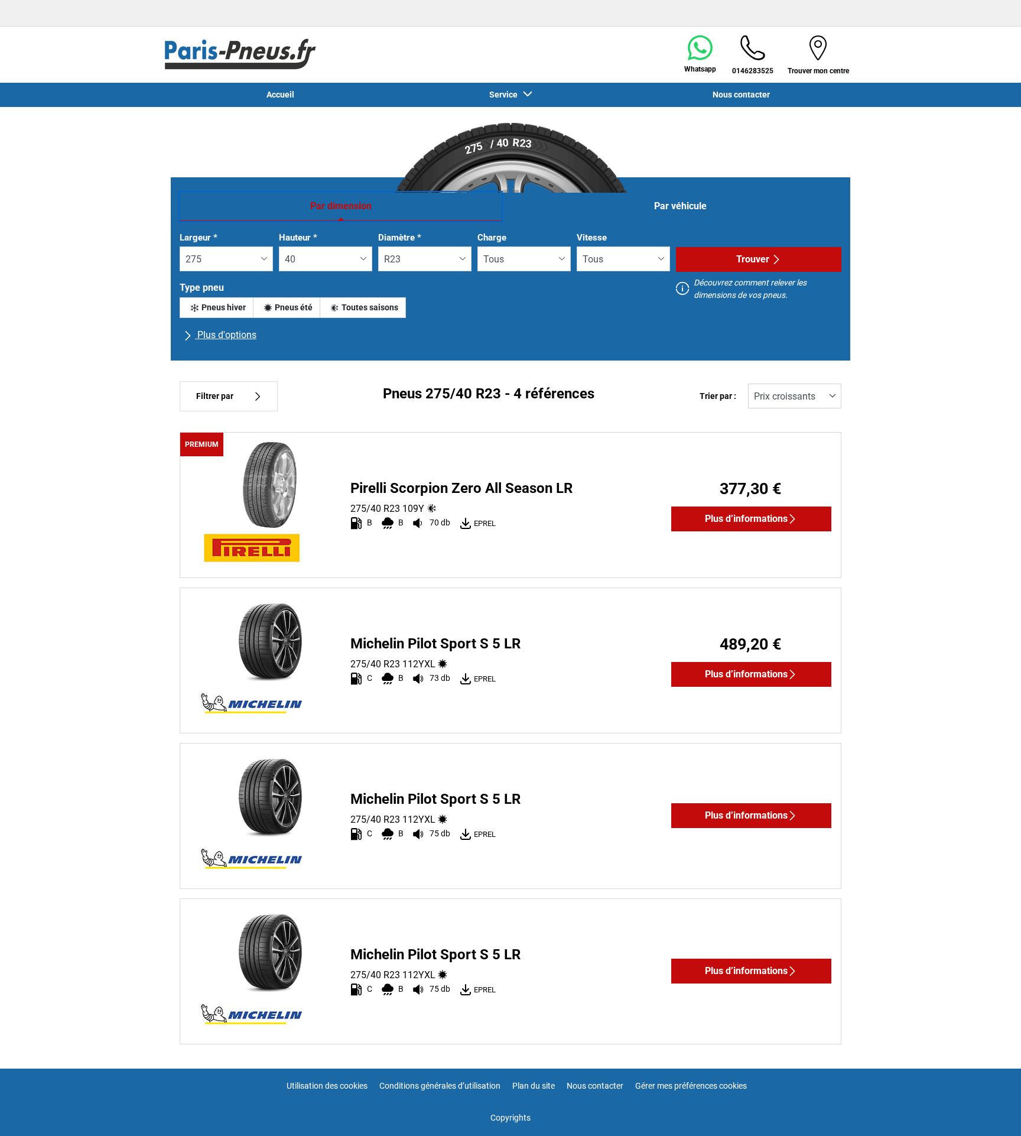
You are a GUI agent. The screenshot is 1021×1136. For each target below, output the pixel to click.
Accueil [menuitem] (280, 94)
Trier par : (718, 396)
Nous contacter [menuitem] (741, 94)
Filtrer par (214, 396)
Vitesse (592, 237)
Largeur (198, 237)
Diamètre (399, 237)
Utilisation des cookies (327, 1085)
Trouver (752, 259)
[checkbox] (216, 307)
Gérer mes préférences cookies (691, 1085)
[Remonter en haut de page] (990, 1111)
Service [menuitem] (505, 94)
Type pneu (202, 287)
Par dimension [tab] (341, 206)
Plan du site (533, 1085)
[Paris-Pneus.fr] (240, 54)
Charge (491, 237)
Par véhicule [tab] (680, 206)
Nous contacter (595, 1085)
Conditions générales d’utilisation (439, 1085)
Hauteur (298, 237)
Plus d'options (225, 334)
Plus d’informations (746, 518)
